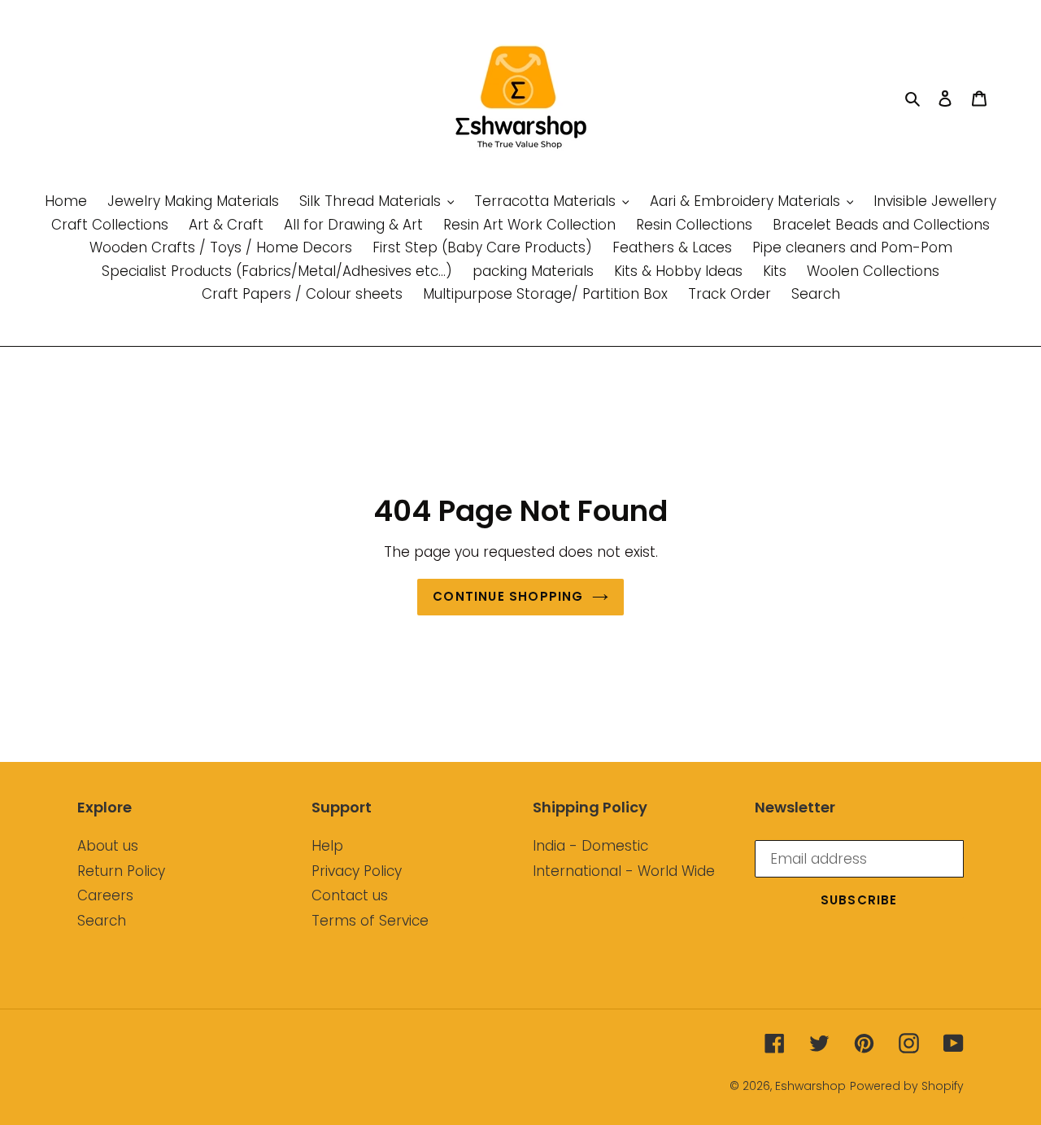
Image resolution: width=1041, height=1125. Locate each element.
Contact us (349, 895)
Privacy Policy (356, 871)
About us (107, 846)
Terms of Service (370, 920)
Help (327, 846)
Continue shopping (508, 596)
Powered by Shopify (907, 1086)
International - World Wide (624, 871)
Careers (105, 895)
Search (101, 920)
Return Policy (121, 871)
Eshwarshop (810, 1086)
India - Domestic (590, 846)
